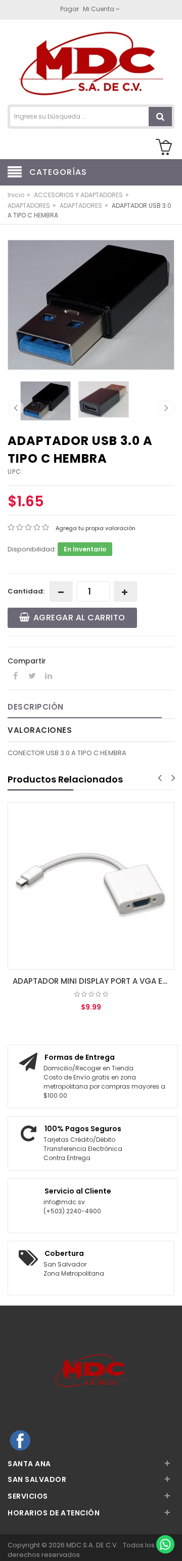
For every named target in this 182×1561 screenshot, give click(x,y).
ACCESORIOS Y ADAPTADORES (78, 195)
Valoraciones (40, 730)
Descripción (36, 706)
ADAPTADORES (29, 205)
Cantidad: (26, 591)
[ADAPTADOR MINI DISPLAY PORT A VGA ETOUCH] (91, 886)
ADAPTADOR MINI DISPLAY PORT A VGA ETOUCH (93, 981)
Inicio (16, 195)
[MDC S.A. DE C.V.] (91, 63)
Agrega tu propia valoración (95, 528)
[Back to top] (165, 1522)
